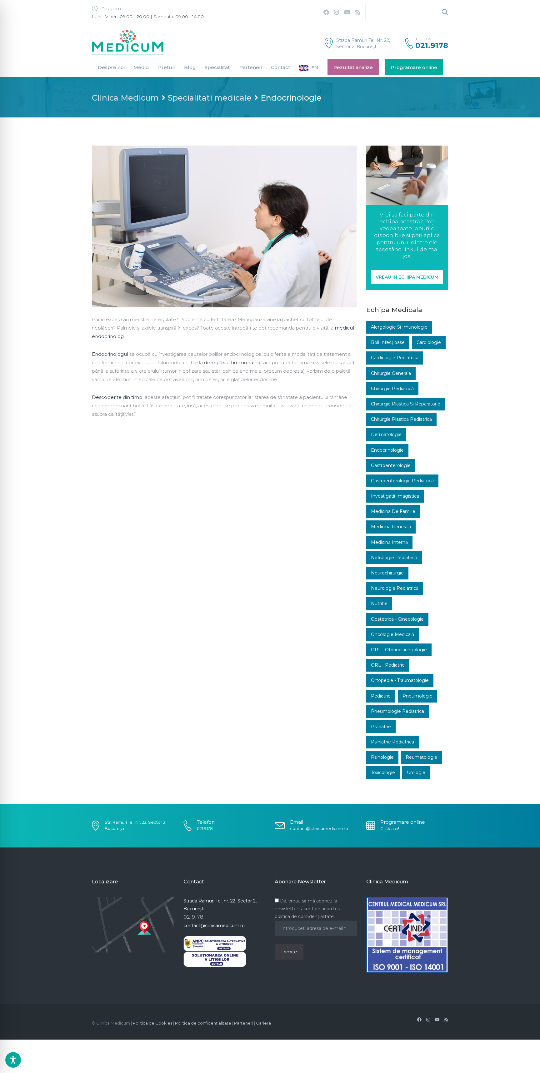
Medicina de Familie (393, 511)
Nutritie (379, 603)
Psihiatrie (381, 726)
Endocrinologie (387, 450)
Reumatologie (421, 757)
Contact (280, 67)
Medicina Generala (391, 526)
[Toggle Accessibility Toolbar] (13, 1059)
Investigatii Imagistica (395, 496)
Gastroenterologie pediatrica (402, 481)
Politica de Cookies (152, 1023)
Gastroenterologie (391, 465)
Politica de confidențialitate (203, 1023)
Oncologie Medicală (392, 634)
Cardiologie (429, 342)
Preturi (166, 67)
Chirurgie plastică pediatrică (401, 419)
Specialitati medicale (210, 97)
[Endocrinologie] (224, 226)
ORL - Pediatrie (388, 665)
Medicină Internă (389, 542)
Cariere (263, 1023)
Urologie (416, 772)
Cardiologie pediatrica (394, 357)
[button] (407, 277)
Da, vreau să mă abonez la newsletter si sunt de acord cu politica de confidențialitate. (307, 908)
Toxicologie (383, 772)
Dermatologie (386, 434)
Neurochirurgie (387, 573)
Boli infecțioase (388, 342)
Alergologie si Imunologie (399, 327)
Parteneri (250, 67)
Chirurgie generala (391, 373)
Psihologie (382, 757)
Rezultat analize (353, 67)
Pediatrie (381, 696)
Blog (190, 67)
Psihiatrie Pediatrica (392, 742)
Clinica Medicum (125, 97)
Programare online (414, 67)
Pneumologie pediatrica (397, 711)
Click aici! (389, 828)
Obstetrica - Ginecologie (397, 619)
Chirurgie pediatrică (392, 388)
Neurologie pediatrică (394, 588)
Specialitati (218, 67)
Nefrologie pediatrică (394, 557)
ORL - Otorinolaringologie (399, 650)
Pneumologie (417, 696)
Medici (141, 67)
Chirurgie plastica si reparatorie (405, 404)
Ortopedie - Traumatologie (400, 680)
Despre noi (111, 67)
